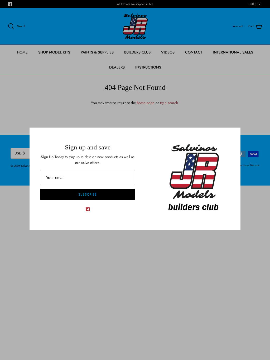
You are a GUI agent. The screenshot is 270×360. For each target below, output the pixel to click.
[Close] (234, 134)
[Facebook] (88, 209)
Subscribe (87, 194)
